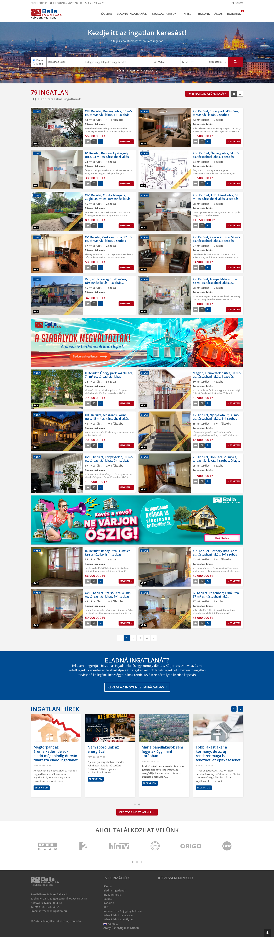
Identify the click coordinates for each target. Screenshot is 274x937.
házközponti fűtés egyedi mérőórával (108, 214)
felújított (89, 170)
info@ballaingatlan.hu (66, 3)
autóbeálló (90, 610)
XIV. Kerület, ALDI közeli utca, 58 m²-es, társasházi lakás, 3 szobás (216, 197)
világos (226, 128)
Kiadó (39, 63)
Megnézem (126, 141)
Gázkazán (227, 610)
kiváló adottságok (201, 296)
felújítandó (198, 170)
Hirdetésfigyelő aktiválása (209, 93)
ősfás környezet (214, 610)
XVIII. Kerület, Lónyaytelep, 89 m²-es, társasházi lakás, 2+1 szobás (109, 459)
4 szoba (218, 393)
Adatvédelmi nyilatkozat (118, 915)
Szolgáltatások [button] (164, 13)
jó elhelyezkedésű (93, 568)
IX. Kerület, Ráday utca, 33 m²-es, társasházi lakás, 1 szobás (108, 552)
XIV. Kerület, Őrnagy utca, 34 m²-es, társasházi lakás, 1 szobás (216, 155)
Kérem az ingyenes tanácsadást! (137, 687)
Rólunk (204, 13)
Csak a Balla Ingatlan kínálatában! (223, 131)
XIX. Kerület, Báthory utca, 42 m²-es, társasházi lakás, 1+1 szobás (216, 552)
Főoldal (106, 13)
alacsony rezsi (114, 432)
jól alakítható (109, 568)
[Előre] (240, 709)
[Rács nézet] (234, 94)
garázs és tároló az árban (109, 477)
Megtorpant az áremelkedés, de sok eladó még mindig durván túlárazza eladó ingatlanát (56, 753)
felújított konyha (115, 173)
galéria (228, 568)
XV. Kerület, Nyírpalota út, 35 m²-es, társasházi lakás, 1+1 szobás (216, 417)
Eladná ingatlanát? (132, 13)
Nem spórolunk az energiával (103, 749)
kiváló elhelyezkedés (230, 571)
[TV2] (83, 846)
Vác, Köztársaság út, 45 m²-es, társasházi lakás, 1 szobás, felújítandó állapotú (106, 282)
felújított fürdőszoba (217, 613)
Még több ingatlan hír (135, 812)
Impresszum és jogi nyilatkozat (122, 911)
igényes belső (206, 212)
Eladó (39, 60)
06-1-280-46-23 (94, 3)
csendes (234, 128)
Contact (113, 923)
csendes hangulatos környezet (207, 299)
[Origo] (191, 846)
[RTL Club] (47, 846)
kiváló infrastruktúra (222, 432)
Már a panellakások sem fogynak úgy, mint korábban (162, 751)
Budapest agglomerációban (222, 390)
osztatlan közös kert (106, 610)
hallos (102, 257)
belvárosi (110, 571)
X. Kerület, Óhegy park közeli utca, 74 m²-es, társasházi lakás (109, 375)
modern (114, 212)
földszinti (213, 257)
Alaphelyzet (148, 70)
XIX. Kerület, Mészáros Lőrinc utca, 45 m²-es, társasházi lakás (107, 417)
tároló (196, 212)
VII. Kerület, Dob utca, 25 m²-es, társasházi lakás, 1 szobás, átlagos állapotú (217, 460)
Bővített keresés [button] (126, 70)
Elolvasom (41, 787)
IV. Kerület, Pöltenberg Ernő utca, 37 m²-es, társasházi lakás (216, 594)
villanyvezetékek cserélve (115, 128)
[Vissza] (234, 709)
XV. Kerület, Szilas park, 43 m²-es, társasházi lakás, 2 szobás (216, 113)
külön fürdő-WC (212, 254)
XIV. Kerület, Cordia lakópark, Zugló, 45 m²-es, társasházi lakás (107, 197)
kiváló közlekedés (93, 128)
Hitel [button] (188, 13)
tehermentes (217, 296)
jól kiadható (123, 568)
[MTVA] (155, 846)
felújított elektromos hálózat (108, 170)
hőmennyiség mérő (202, 432)
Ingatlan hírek (55, 709)
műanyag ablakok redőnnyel (206, 435)
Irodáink (235, 12)
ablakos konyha (200, 257)
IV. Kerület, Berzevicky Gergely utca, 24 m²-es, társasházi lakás (107, 155)
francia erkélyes (110, 393)
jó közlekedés (199, 128)
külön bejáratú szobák (115, 254)
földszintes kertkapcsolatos (119, 131)
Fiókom (237, 3)
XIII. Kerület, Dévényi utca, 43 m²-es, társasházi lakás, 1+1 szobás (108, 113)
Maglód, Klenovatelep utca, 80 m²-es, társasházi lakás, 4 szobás (217, 375)
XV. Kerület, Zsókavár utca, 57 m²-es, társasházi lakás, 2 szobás (108, 239)
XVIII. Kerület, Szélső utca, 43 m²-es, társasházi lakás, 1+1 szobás (108, 594)
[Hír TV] (119, 846)
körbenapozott (228, 254)
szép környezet (211, 215)
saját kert (89, 212)
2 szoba (123, 215)
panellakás (120, 257)
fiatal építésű (207, 393)
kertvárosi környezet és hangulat (212, 301)
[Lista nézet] (240, 94)
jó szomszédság (214, 128)
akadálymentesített (94, 254)
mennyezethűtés (222, 212)
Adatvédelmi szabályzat (118, 919)
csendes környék (227, 173)
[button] (267, 933)
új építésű (114, 215)
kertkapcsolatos (200, 390)
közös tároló (91, 390)
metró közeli (212, 173)
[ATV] (226, 846)
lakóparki (235, 212)
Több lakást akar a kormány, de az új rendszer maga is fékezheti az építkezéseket (218, 753)
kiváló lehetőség (232, 296)
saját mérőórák (102, 212)
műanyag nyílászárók (95, 131)
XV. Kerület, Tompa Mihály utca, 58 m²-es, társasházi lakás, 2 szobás (215, 282)
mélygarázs (198, 215)
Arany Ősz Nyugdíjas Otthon (121, 928)
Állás (218, 13)
